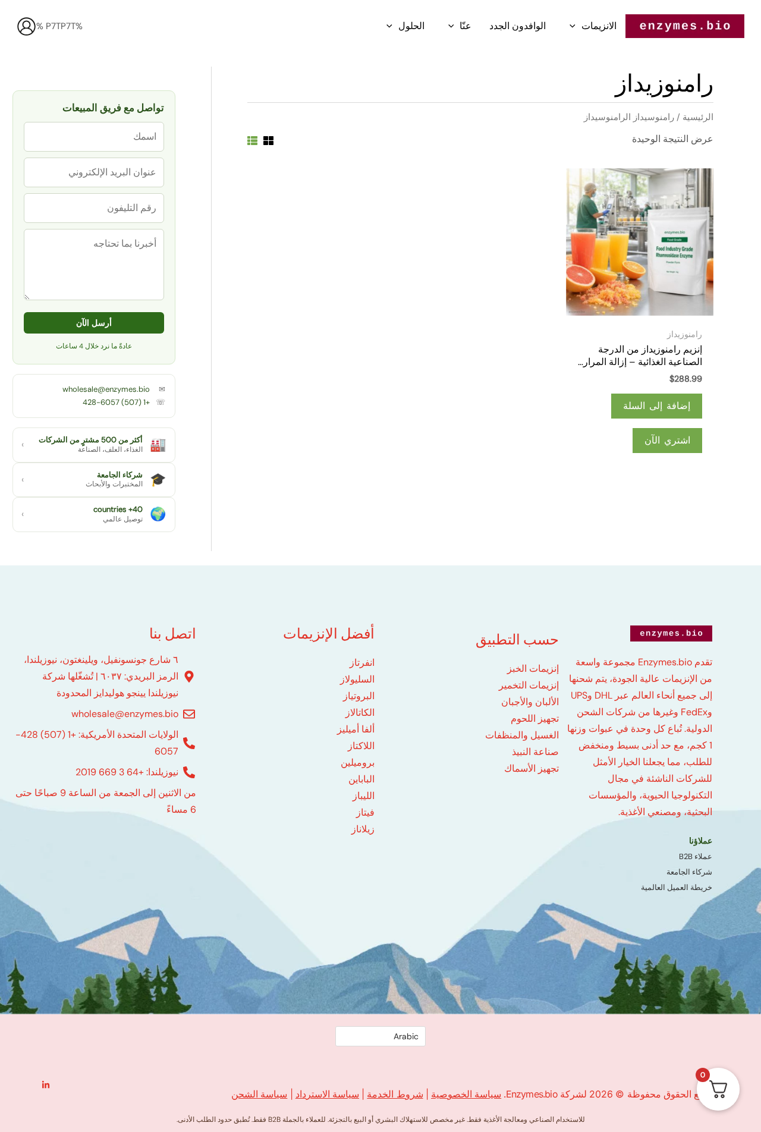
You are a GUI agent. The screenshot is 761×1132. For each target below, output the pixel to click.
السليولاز (357, 679)
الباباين (361, 779)
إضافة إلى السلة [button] (656, 406)
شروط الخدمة (395, 1094)
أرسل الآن (94, 322)
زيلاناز (363, 829)
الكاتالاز (360, 712)
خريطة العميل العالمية (676, 887)
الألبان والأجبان (530, 702)
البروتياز (359, 696)
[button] (572, 26)
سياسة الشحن (259, 1094)
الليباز (364, 796)
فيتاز (365, 812)
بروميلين (358, 762)
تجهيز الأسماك (531, 768)
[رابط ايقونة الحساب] (26, 26)
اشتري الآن (667, 440)
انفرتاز (362, 662)
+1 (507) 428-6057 (116, 402)
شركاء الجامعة (689, 872)
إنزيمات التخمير (529, 685)
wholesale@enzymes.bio (106, 389)
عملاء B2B (695, 856)
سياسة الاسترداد (327, 1094)
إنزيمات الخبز (533, 668)
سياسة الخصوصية (466, 1094)
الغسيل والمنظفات (522, 735)
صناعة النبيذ (535, 752)
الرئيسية (698, 117)
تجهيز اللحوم (535, 718)
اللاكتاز (361, 746)
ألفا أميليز (356, 729)
